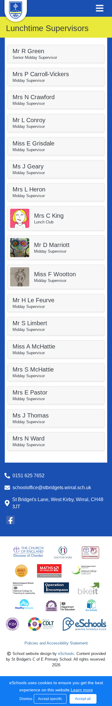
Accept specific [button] (50, 699)
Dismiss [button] (25, 699)
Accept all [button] (83, 699)
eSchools (66, 653)
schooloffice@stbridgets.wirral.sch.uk (52, 487)
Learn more (82, 689)
